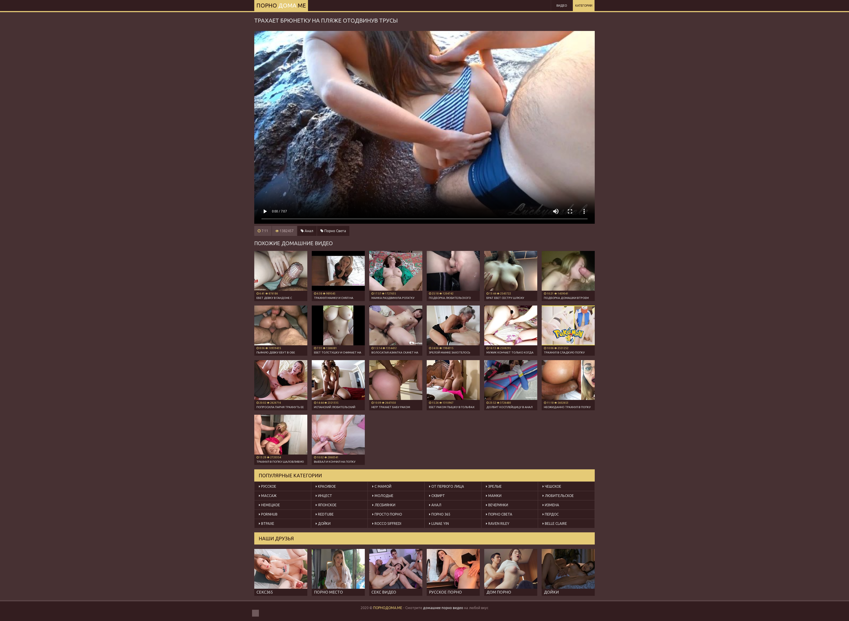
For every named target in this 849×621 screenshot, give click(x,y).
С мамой (382, 486)
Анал (308, 231)
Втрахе (267, 523)
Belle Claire (555, 523)
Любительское (559, 496)
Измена (551, 505)
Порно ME (281, 5)
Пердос (551, 514)
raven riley (498, 523)
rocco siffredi (387, 523)
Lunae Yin (439, 523)
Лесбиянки (384, 505)
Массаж (268, 496)
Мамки (494, 496)
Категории (583, 5)
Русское (268, 486)
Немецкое (270, 505)
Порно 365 (440, 514)
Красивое (326, 486)
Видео (561, 5)
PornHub (268, 514)
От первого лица (447, 486)
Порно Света (334, 231)
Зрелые (494, 486)
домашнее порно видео (443, 608)
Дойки (324, 523)
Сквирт (437, 496)
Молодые (383, 496)
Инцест (324, 496)
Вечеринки (497, 505)
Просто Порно (388, 514)
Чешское (552, 486)
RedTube (325, 514)
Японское (327, 505)
